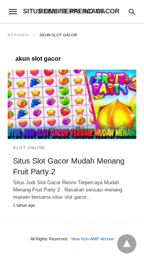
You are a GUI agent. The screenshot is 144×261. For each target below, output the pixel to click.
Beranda (18, 35)
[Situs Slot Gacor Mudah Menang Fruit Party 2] (72, 104)
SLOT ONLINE (29, 148)
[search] (131, 11)
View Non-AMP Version (92, 239)
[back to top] (126, 243)
